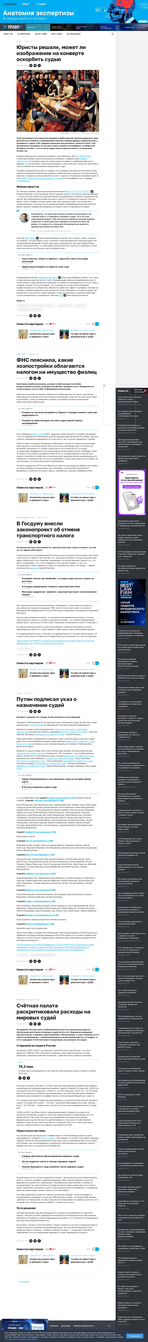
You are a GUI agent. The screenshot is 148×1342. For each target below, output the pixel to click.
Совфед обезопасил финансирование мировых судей (50, 1156)
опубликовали (36, 725)
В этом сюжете (25, 255)
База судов (56, 34)
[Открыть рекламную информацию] (144, 514)
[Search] (113, 34)
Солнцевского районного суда (77, 761)
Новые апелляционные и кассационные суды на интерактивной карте (56, 780)
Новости (81, 306)
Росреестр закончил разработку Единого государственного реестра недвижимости (59, 413)
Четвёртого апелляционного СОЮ (42, 915)
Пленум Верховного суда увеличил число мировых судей (52, 1166)
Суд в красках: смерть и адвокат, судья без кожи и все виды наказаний (55, 260)
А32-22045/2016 (82, 156)
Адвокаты (24, 306)
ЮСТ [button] (61, 295)
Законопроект (26, 649)
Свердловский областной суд (30, 753)
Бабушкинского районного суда (78, 756)
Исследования (73, 34)
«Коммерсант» (23, 181)
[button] (30, 65)
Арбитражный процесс (44, 306)
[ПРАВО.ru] (12, 27)
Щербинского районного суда (31, 766)
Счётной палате (48, 1138)
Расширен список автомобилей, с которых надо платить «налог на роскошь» (58, 579)
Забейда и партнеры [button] (47, 277)
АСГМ (19, 768)
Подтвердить (135, 1336)
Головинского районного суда (59, 758)
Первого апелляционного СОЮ (40, 901)
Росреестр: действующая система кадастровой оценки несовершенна (52, 421)
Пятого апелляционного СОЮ (40, 924)
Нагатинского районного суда (31, 761)
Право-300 (8, 34)
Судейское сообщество (30, 310)
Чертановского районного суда (51, 763)
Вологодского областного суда (49, 734)
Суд (26, 164)
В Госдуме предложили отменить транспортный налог (51, 586)
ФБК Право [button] (30, 238)
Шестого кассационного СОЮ (74, 732)
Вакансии (65, 1326)
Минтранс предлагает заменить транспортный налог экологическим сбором (59, 593)
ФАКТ (20, 1062)
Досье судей (41, 34)
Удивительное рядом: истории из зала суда (45, 266)
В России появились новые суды (39, 787)
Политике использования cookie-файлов (21, 1339)
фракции (34, 568)
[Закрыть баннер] (46, 1320)
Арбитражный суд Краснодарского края (41, 178)
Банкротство (66, 306)
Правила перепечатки (83, 1326)
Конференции (24, 34)
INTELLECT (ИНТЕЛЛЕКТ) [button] (78, 191)
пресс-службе (38, 434)
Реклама (54, 1326)
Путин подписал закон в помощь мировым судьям (49, 1161)
